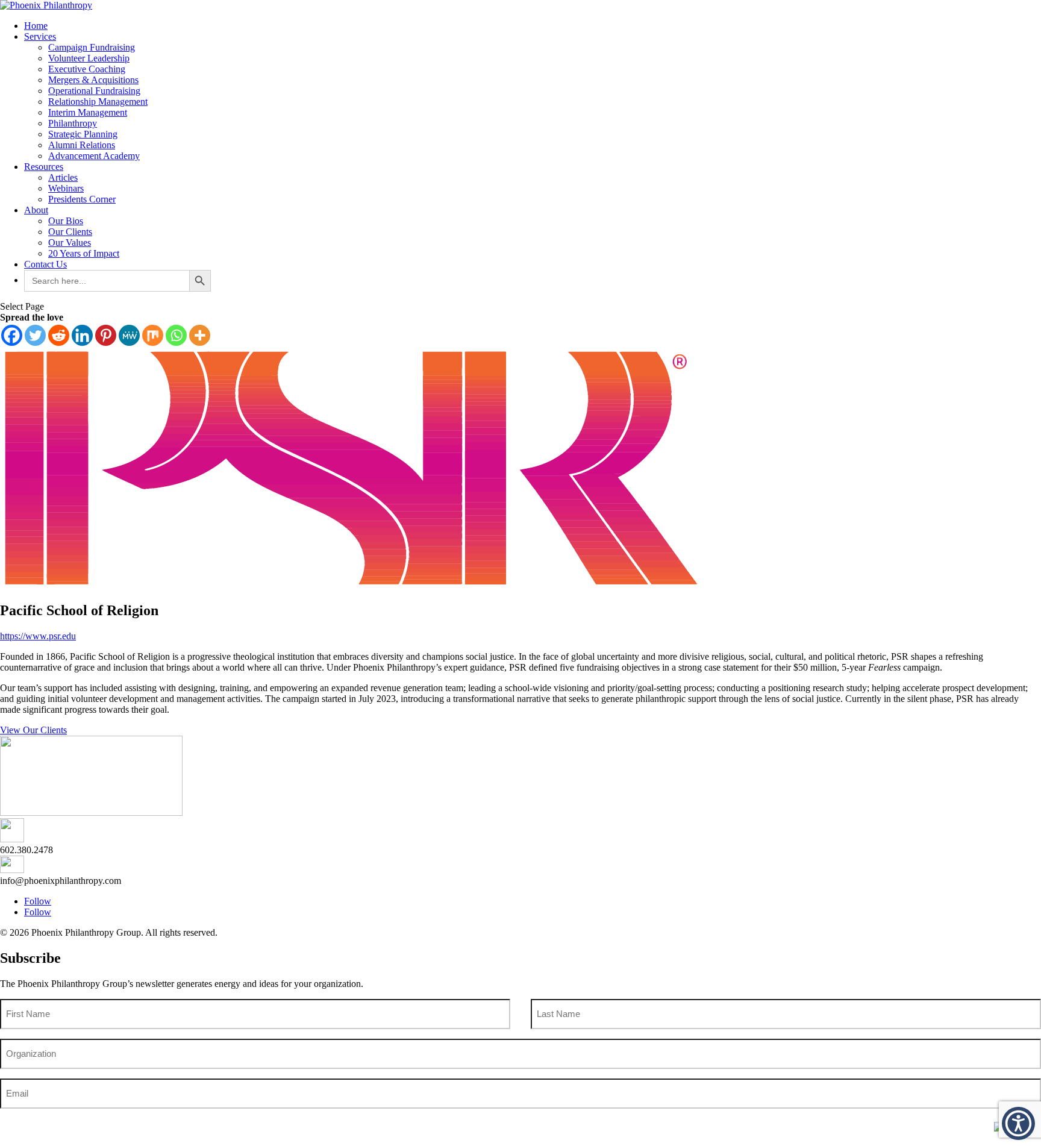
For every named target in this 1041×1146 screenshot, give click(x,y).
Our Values (69, 242)
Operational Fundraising (94, 91)
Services (40, 36)
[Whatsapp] (176, 335)
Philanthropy (72, 123)
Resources (43, 166)
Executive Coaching (86, 69)
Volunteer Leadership (89, 58)
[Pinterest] (105, 335)
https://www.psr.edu (38, 636)
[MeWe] (129, 335)
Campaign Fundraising (91, 47)
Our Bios (65, 221)
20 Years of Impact (83, 253)
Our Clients (70, 232)
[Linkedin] (82, 335)
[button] (1018, 1123)
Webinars (66, 188)
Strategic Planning (82, 134)
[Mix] (152, 335)
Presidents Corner (82, 199)
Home (36, 25)
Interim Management (87, 112)
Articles (63, 177)
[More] (199, 335)
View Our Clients (33, 730)
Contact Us (45, 264)
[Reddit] (58, 335)
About (36, 210)
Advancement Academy (94, 156)
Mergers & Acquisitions (93, 80)
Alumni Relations (81, 145)
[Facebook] (11, 335)
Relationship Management (98, 101)
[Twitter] (35, 335)
